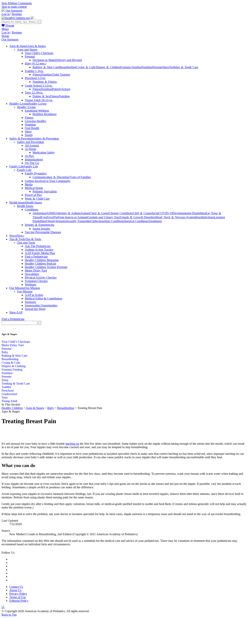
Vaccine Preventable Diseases (43, 232)
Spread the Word (35, 309)
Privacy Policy (18, 593)
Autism (85, 213)
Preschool (8, 390)
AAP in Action (34, 295)
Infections (208, 217)
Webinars (30, 284)
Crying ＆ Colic (86, 67)
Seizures (61, 221)
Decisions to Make (44, 60)
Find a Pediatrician (36, 256)
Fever (50, 217)
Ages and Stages (27, 49)
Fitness (37, 74)
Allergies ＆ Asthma (68, 213)
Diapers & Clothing (14, 366)
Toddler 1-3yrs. (34, 71)
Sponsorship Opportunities (41, 305)
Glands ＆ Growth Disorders (138, 217)
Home (5, 36)
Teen (5, 397)
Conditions (31, 209)
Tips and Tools (26, 242)
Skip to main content (14, 6)
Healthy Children (12, 408)
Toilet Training (61, 74)
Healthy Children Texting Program (46, 267)
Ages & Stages (35, 408)
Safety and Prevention (30, 142)
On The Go (32, 163)
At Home (30, 149)
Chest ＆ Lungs (99, 213)
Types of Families (80, 177)
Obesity (51, 221)
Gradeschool (9, 394)
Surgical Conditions (136, 221)
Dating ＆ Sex (41, 96)
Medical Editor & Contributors (43, 298)
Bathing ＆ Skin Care (46, 67)
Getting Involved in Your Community (48, 181)
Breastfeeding (67, 67)
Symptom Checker (36, 281)
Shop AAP (16, 312)
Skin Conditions (114, 221)
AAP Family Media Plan (40, 253)
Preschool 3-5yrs (35, 78)
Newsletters (32, 274)
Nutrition (146, 67)
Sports (29, 135)
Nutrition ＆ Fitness (45, 81)
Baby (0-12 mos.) (35, 63)
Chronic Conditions (121, 213)
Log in (6, 14)
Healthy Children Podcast (40, 263)
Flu (56, 217)
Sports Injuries (41, 228)
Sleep (165, 67)
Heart (198, 217)
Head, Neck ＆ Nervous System (175, 217)
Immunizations (34, 159)
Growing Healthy (35, 121)
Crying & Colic (11, 362)
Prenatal (30, 56)
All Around (32, 145)
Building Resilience (45, 114)
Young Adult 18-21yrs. (39, 100)
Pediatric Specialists (45, 191)
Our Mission (24, 291)
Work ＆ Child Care (37, 198)
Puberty (57, 89)
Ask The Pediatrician (38, 246)
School (66, 89)
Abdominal (39, 213)
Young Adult (9, 401)
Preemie (157, 67)
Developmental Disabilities (189, 213)
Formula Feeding (131, 67)
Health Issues (25, 206)
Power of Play (33, 195)
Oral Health (32, 128)
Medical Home (34, 188)
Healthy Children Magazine (42, 260)
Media (29, 184)
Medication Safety (44, 152)
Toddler (6, 387)
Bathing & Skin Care (14, 355)
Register (17, 14)
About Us (15, 590)
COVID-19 (165, 213)
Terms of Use (17, 597)
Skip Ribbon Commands (17, 3)
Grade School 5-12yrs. (39, 85)
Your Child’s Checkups (39, 53)
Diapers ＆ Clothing (108, 67)
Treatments (155, 221)
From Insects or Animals (73, 217)
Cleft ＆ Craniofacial (145, 213)
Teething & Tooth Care (16, 383)
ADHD (51, 213)
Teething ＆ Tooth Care (183, 67)
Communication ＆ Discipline (51, 177)
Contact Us (16, 586)
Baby (5, 352)
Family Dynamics (35, 173)
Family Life (24, 170)
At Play (29, 156)
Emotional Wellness (37, 110)
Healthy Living (26, 107)
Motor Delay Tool (36, 270)
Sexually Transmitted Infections (85, 221)
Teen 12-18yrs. (34, 92)
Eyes (44, 217)
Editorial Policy (18, 600)
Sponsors (30, 302)
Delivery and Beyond (68, 60)
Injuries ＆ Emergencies (39, 224)
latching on (72, 443)
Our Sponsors (13, 10)
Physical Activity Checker (41, 277)
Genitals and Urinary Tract (104, 217)
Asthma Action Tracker (39, 249)
